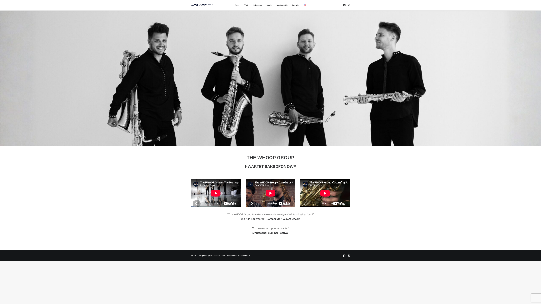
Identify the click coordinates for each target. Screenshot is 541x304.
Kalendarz (257, 5)
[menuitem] (237, 5)
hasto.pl (246, 255)
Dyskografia (282, 5)
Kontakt (295, 5)
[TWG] (202, 5)
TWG (246, 5)
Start (237, 5)
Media (269, 5)
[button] (344, 5)
